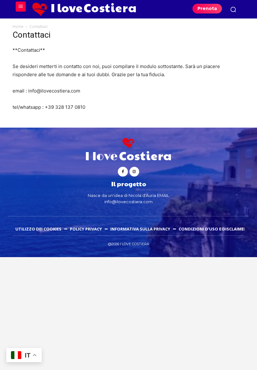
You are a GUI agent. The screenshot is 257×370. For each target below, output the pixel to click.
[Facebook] (123, 172)
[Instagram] (134, 172)
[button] (233, 9)
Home (18, 26)
